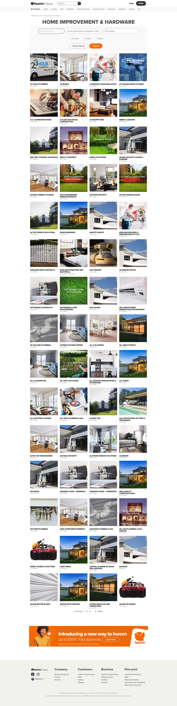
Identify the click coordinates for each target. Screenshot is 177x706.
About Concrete (73, 139)
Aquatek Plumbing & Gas (103, 512)
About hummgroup (61, 674)
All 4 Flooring (103, 327)
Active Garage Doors (133, 177)
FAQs (131, 3)
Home (33, 16)
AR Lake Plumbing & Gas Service (133, 512)
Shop (37, 16)
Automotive (70, 9)
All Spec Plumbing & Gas (74, 401)
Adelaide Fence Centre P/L (44, 253)
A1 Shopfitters (103, 102)
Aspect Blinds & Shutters (44, 550)
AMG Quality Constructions (133, 475)
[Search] (79, 3)
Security (57, 679)
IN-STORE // (34, 86)
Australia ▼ (39, 679)
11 (95, 611)
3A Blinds (74, 66)
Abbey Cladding (133, 102)
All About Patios (133, 327)
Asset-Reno (73, 549)
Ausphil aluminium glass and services (103, 550)
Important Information (133, 674)
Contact (81, 679)
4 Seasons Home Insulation (103, 67)
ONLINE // (71, 274)
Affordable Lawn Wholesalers (73, 291)
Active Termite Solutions (44, 216)
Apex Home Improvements (74, 512)
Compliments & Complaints (135, 682)
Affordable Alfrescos (43, 291)
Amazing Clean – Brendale (74, 475)
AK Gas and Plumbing (44, 327)
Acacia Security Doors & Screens (133, 140)
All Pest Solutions (73, 363)
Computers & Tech (99, 9)
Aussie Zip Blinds (133, 586)
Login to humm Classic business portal (109, 675)
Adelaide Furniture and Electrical (74, 253)
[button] (41, 679)
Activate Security (103, 177)
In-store (75, 38)
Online (88, 38)
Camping (131, 9)
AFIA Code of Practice (133, 685)
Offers (100, 38)
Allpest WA (103, 400)
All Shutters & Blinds (44, 400)
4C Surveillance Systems (131, 84)
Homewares (111, 9)
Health (46, 9)
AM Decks (44, 473)
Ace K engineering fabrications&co (74, 178)
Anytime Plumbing (44, 511)
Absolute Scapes (103, 139)
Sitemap (81, 682)
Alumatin (133, 438)
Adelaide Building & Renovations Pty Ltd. (133, 216)
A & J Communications (44, 102)
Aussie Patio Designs (74, 586)
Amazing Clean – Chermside (103, 475)
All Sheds (133, 363)
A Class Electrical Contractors (73, 103)
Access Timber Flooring (44, 178)
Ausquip (133, 549)
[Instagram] (38, 674)
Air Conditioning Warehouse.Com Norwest (133, 294)
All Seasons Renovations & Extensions (103, 367)
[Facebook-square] (32, 674)
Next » (100, 611)
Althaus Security (73, 438)
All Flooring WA (44, 363)
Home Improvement (83, 9)
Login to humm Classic (86, 674)
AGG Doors (103, 289)
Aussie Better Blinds (44, 586)
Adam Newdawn (73, 214)
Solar (61, 9)
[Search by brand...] (51, 31)
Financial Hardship (132, 679)
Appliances (122, 9)
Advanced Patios (133, 252)
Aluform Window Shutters (103, 439)
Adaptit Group (103, 214)
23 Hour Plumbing (44, 66)
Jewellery (54, 9)
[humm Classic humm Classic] (42, 3)
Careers (57, 677)
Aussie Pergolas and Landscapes (103, 587)
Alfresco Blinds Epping (74, 328)
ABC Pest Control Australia (44, 157)
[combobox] (67, 3)
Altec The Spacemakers (44, 439)
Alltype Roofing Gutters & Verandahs (132, 419)
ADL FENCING (103, 252)
